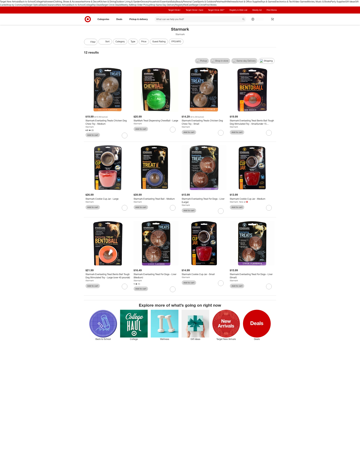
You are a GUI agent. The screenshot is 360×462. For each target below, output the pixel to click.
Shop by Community (16, 4)
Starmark (90, 127)
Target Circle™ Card (194, 10)
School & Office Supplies (248, 1)
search (243, 19)
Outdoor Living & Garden (128, 1)
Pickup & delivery (138, 19)
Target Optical (33, 4)
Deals (43, 4)
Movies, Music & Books (319, 1)
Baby (173, 1)
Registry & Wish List (238, 10)
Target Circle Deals (111, 4)
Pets (218, 1)
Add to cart (92, 135)
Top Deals (97, 4)
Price (143, 41)
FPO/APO (176, 41)
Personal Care (190, 1)
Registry (179, 4)
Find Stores (211, 4)
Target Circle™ (174, 10)
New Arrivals (63, 4)
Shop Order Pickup (140, 4)
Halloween (48, 1)
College (39, 1)
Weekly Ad (126, 4)
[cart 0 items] (272, 19)
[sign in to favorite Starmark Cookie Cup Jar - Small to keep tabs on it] (221, 283)
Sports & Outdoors (206, 1)
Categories (103, 19)
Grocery (145, 1)
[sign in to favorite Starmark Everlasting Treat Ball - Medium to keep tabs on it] (173, 208)
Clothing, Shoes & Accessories (68, 1)
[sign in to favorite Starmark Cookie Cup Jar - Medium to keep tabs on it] (269, 208)
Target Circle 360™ (216, 10)
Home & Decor (91, 1)
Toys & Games (268, 1)
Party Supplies (338, 1)
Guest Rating (159, 41)
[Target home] (87, 19)
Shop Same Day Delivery (162, 4)
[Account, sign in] (258, 19)
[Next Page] (273, 42)
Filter (92, 41)
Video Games (300, 1)
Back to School (27, 1)
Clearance (51, 4)
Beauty (179, 1)
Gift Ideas (350, 1)
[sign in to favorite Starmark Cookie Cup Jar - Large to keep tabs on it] (124, 208)
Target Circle (198, 4)
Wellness (231, 1)
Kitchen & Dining (107, 1)
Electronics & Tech (284, 1)
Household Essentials (160, 1)
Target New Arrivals (9, 1)
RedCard (187, 4)
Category (120, 41)
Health (223, 1)
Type (133, 41)
